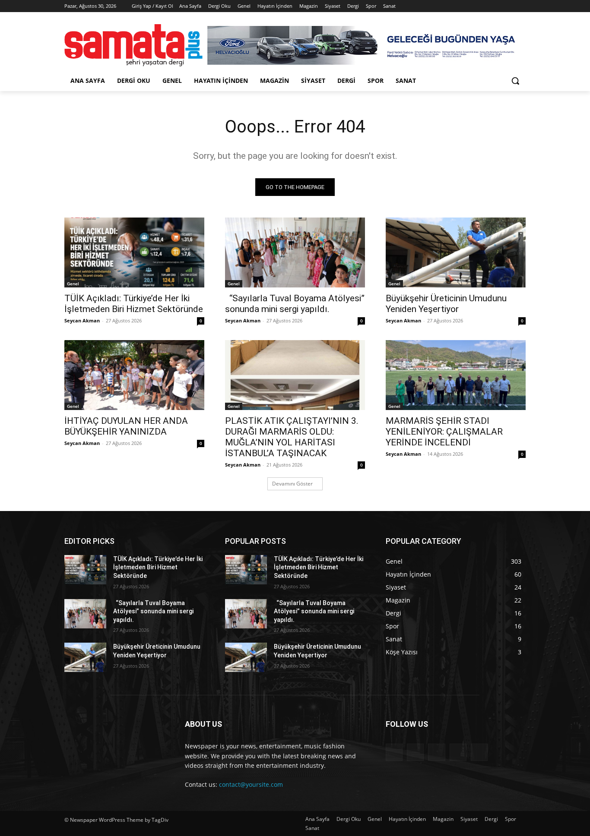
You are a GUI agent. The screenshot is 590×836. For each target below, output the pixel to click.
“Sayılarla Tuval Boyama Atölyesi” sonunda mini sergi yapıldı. (295, 303)
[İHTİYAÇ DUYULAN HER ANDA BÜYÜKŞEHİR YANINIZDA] (134, 375)
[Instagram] (485, 6)
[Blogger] (394, 752)
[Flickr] (436, 752)
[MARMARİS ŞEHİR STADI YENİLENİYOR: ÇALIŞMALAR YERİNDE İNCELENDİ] (456, 375)
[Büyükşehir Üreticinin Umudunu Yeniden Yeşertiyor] (456, 252)
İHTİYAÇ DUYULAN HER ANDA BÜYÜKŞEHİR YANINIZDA (126, 426)
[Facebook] (473, 6)
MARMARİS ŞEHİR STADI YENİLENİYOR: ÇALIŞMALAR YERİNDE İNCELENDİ (444, 432)
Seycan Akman (82, 320)
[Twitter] (497, 6)
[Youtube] (521, 6)
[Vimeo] (509, 6)
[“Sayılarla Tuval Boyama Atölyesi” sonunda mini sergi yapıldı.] (295, 252)
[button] (515, 80)
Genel (73, 284)
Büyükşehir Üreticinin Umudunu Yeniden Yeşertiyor (446, 303)
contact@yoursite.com (251, 784)
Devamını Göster (292, 483)
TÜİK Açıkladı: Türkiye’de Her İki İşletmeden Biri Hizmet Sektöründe (133, 303)
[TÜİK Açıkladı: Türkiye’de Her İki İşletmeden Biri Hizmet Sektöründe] (134, 252)
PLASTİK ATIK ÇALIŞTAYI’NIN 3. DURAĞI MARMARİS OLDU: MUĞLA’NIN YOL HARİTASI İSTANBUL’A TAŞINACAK (291, 437)
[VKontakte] (479, 752)
